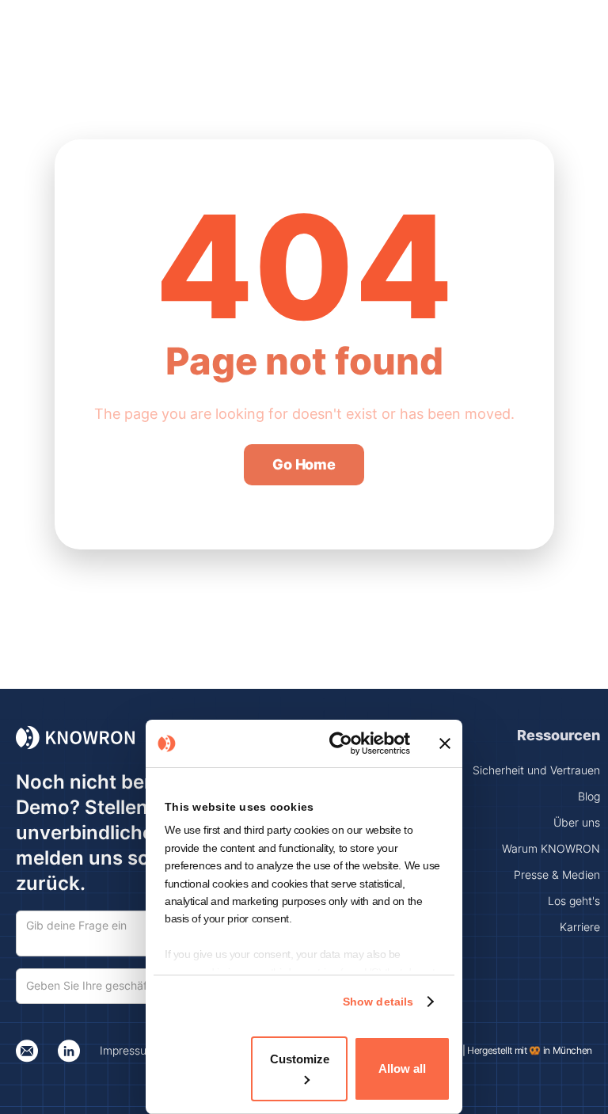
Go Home (304, 464)
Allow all (402, 1068)
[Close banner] (444, 743)
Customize (299, 1059)
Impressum (128, 1050)
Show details (378, 1001)
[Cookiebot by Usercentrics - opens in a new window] (344, 743)
